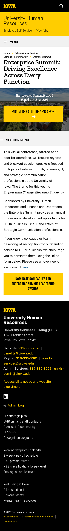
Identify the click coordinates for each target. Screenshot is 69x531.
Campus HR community (19, 427)
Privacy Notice (11, 516)
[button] (61, 6)
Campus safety (14, 495)
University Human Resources (23, 21)
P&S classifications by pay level (25, 466)
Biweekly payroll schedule (21, 455)
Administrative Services (26, 53)
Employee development (19, 472)
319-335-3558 (40, 368)
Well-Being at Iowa (16, 484)
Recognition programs (18, 437)
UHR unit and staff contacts (22, 421)
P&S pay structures (16, 461)
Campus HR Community (16, 57)
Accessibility (11, 521)
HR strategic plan (15, 416)
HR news (10, 432)
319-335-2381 (27, 358)
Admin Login (17, 405)
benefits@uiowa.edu (18, 353)
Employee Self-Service (18, 30)
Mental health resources (20, 500)
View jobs (42, 30)
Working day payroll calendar (22, 450)
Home (7, 53)
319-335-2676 (29, 348)
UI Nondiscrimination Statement (38, 516)
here (25, 267)
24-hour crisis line (15, 489)
